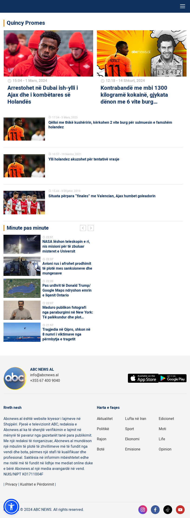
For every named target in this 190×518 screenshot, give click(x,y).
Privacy (11, 484)
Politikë (103, 429)
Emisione (132, 449)
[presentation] (84, 228)
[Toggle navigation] (182, 6)
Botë (100, 449)
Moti (162, 429)
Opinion (165, 449)
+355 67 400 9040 (45, 380)
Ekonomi (132, 439)
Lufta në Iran (135, 419)
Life (162, 439)
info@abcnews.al (44, 375)
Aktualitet (105, 419)
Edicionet (166, 419)
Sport (129, 429)
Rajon (101, 439)
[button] (11, 506)
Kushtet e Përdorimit (37, 484)
